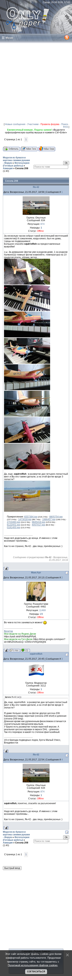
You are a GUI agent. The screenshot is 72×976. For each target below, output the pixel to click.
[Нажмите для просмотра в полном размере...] (27, 283)
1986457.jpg (48, 519)
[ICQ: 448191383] (25, 650)
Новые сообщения (15, 124)
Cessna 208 (21, 168)
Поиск (64, 124)
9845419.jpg (38, 522)
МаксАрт (36, 572)
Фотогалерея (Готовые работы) (16, 164)
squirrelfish (36, 654)
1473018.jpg (24, 519)
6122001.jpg (13, 524)
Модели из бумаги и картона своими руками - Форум (16, 160)
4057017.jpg (38, 524)
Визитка (8, 631)
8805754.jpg (56, 516)
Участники (33, 124)
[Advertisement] (36, 82)
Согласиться (36, 971)
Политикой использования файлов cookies (33, 965)
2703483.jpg (13, 522)
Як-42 (36, 187)
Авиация (8, 168)
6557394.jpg (30, 516)
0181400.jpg (13, 527)
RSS (65, 127)
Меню (9, 37)
